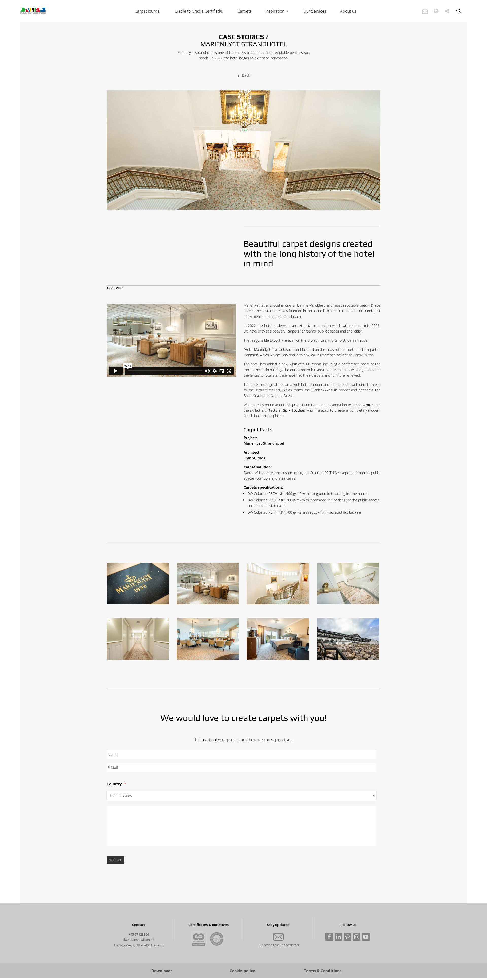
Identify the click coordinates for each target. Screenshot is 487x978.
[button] (425, 11)
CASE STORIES (241, 37)
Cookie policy (242, 970)
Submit (115, 860)
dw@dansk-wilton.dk (138, 939)
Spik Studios (294, 410)
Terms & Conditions (322, 970)
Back (246, 75)
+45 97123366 (139, 934)
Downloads (161, 970)
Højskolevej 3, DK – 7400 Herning (138, 945)
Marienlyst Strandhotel (264, 443)
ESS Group (365, 404)
